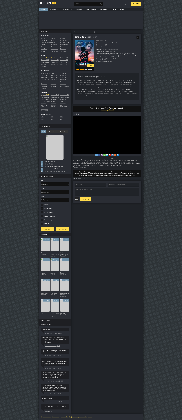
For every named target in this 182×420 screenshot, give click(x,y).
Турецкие (63, 73)
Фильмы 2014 (45, 66)
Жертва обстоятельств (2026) (54, 381)
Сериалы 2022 (45, 97)
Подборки (103, 9)
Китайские (54, 75)
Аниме (43, 38)
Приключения (64, 47)
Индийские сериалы (44, 105)
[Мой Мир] (118, 155)
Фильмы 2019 (54, 62)
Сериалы (79, 9)
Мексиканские (64, 86)
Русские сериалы (53, 102)
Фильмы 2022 (55, 60)
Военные (53, 40)
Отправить (85, 199)
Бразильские (45, 86)
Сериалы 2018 (55, 99)
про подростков (107, 61)
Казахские (44, 82)
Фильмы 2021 (64, 60)
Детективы (63, 40)
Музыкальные (55, 47)
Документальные (45, 42)
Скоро (122, 9)
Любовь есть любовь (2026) (53, 333)
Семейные (44, 49)
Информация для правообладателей (80, 417)
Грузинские (54, 86)
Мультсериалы (91, 9)
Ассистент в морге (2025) (52, 346)
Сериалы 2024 (55, 95)
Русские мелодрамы (63, 105)
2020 (61, 119)
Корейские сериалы (54, 105)
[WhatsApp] (104, 155)
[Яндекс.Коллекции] (110, 155)
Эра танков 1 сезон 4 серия (53, 355)
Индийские (44, 77)
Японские (63, 77)
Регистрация (125, 4)
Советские (54, 77)
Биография (63, 38)
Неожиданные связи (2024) (53, 401)
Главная (43, 9)
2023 (61, 117)
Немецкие (63, 79)
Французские (45, 79)
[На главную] (48, 4)
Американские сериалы (45, 102)
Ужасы (43, 51)
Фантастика (54, 51)
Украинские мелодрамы (44, 109)
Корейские (44, 75)
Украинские (63, 82)
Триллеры (63, 49)
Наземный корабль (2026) (53, 394)
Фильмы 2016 (54, 64)
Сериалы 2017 (64, 99)
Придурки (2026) (50, 411)
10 (91, 69)
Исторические (64, 42)
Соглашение (55, 417)
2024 (52, 117)
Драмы (102, 57)
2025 (42, 117)
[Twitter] (107, 155)
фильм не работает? (107, 110)
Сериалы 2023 (64, 95)
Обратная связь (46, 417)
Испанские (44, 84)
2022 (42, 119)
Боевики (53, 38)
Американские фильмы (125, 57)
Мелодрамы (64, 44)
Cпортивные (54, 49)
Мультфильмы (45, 47)
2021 (52, 119)
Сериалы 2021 (55, 97)
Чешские (43, 88)
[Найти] (101, 4)
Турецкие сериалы (63, 102)
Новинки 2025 (67, 9)
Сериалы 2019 (45, 99)
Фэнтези (63, 51)
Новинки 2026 (54, 9)
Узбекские (54, 82)
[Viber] (102, 155)
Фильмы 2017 (45, 64)
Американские (45, 73)
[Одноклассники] (115, 155)
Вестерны (44, 40)
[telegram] (96, 155)
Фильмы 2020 (45, 62)
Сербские (63, 84)
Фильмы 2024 (64, 57)
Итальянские (54, 79)
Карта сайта (64, 417)
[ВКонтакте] (112, 155)
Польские (53, 84)
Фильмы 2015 (64, 64)
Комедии (43, 44)
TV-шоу (113, 9)
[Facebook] (99, 155)
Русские (53, 73)
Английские (63, 75)
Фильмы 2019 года (111, 57)
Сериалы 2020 (64, 97)
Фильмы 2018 (64, 62)
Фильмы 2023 (45, 60)
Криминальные (55, 44)
